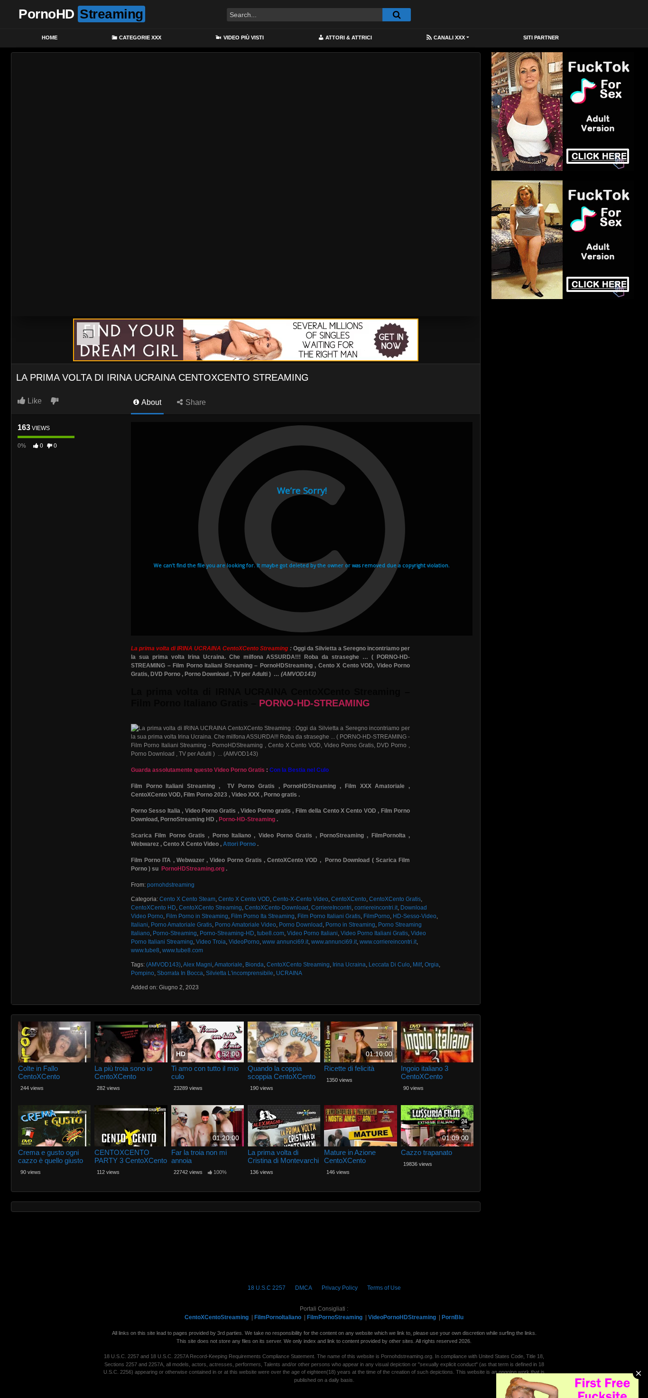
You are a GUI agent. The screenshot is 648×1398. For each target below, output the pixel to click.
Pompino (142, 973)
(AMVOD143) (163, 964)
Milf (417, 964)
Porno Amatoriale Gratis (181, 924)
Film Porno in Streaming (197, 916)
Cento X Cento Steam (187, 899)
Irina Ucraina (349, 964)
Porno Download (301, 924)
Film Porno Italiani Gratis (329, 916)
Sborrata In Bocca (180, 973)
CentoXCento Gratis (395, 899)
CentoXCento (348, 899)
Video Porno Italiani (312, 933)
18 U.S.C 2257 (267, 1288)
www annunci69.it (285, 941)
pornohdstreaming (170, 885)
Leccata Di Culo (389, 964)
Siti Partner (541, 37)
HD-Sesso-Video (414, 916)
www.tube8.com (182, 950)
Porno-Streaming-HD (227, 933)
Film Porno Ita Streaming (263, 916)
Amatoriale (228, 964)
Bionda (254, 964)
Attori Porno (239, 844)
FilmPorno (376, 916)
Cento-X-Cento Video (300, 899)
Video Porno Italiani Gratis (374, 933)
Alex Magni (197, 964)
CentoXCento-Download (276, 907)
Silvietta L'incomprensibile (239, 973)
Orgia (432, 964)
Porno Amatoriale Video (245, 924)
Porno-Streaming (175, 933)
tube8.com (270, 933)
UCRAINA (289, 973)
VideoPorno (244, 941)
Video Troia (211, 941)
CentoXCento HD (153, 907)
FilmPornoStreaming (334, 1317)
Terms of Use (384, 1288)
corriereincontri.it (376, 907)
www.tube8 (145, 950)
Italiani (139, 924)
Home (49, 37)
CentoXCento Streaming (210, 907)
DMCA (303, 1288)
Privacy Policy (340, 1288)
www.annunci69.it (334, 941)
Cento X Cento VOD (244, 899)
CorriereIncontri (331, 907)
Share (195, 402)
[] (396, 14)
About (150, 402)
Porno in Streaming (350, 924)
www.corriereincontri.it (388, 941)
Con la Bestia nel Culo (299, 770)
